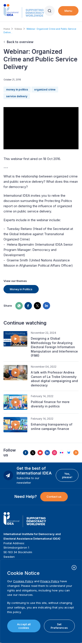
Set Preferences (59, 625)
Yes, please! (67, 475)
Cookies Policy (23, 581)
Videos (18, 29)
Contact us (54, 496)
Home (6, 29)
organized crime (45, 89)
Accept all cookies (24, 625)
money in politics (17, 89)
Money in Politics (21, 289)
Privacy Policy (49, 581)
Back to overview (20, 42)
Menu (68, 10)
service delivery (16, 96)
